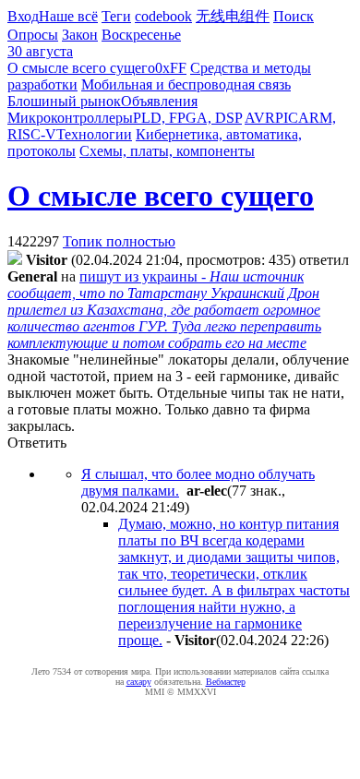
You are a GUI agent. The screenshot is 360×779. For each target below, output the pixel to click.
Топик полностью (119, 241)
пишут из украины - (164, 310)
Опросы (32, 34)
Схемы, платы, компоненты (167, 151)
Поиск (293, 16)
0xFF (170, 68)
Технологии (94, 134)
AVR (260, 118)
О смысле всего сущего (81, 68)
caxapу (138, 682)
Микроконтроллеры (70, 118)
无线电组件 (233, 16)
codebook (163, 16)
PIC (286, 118)
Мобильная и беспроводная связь (186, 84)
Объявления (159, 101)
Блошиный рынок (64, 101)
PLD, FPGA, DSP (187, 118)
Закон (80, 34)
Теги (116, 16)
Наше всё (68, 16)
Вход (23, 16)
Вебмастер (226, 682)
